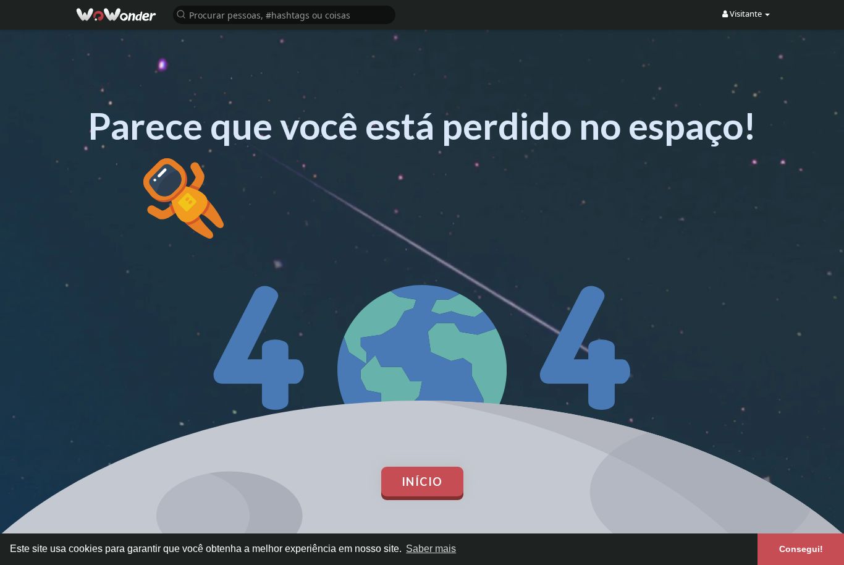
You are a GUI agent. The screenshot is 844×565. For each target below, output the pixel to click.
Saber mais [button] (431, 548)
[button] (284, 14)
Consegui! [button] (801, 549)
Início (422, 481)
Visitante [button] (746, 13)
